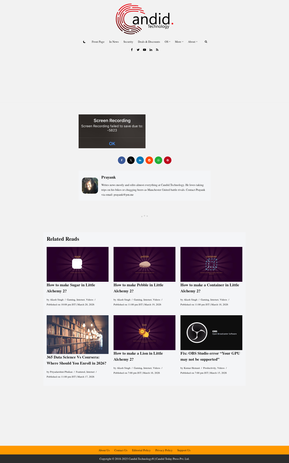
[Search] (206, 41)
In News (114, 42)
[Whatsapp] (158, 160)
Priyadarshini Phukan (61, 371)
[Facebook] (131, 49)
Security (128, 42)
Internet (81, 299)
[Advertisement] (144, 79)
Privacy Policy (164, 450)
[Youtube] (144, 49)
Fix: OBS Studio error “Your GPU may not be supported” (210, 356)
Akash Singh (57, 299)
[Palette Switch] (84, 41)
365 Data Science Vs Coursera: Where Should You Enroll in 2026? (76, 360)
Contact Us (120, 450)
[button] (169, 41)
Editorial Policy (141, 450)
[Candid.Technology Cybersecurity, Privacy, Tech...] (144, 19)
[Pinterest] (167, 160)
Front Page (98, 42)
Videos (89, 299)
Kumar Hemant (192, 368)
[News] (157, 49)
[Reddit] (149, 160)
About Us (104, 450)
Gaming (71, 299)
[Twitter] (138, 49)
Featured (80, 371)
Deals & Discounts (149, 42)
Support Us (183, 450)
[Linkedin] (151, 49)
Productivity (209, 368)
